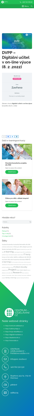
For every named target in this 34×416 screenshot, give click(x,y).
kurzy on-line (5, 257)
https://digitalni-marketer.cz (14, 335)
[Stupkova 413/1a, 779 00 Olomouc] (6, 377)
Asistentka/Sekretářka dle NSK (21, 244)
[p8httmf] (6, 384)
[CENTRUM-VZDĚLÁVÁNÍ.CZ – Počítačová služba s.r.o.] (6, 351)
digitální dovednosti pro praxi (23, 249)
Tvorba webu (8, 275)
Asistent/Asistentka (7, 244)
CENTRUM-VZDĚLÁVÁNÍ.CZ (7, 247)
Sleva (23, 272)
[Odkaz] (4, 2)
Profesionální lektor (17, 264)
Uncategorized (6, 236)
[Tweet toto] (12, 136)
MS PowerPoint (15, 259)
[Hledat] (32, 6)
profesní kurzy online (26, 264)
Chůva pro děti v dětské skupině (17, 198)
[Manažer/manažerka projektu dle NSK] (17, 145)
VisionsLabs (23, 275)
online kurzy (20, 262)
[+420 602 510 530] (6, 367)
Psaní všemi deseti (21, 270)
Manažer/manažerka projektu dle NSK (16, 164)
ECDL (24, 252)
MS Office (8, 259)
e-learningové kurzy (18, 252)
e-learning (9, 251)
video (13, 275)
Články (4, 231)
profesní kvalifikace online (7, 267)
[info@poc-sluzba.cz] (6, 359)
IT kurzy (27, 254)
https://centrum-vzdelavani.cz (14, 326)
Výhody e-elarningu (10, 277)
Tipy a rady (5, 233)
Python (28, 270)
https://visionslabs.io (11, 340)
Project (12, 269)
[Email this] (4, 136)
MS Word (22, 259)
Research (17, 272)
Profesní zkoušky (20, 267)
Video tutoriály (18, 275)
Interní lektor (20, 254)
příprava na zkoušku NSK (7, 272)
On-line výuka (15, 262)
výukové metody (20, 277)
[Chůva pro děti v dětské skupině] (17, 180)
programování (5, 270)
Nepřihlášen (17, 78)
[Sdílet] (8, 136)
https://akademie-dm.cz (12, 337)
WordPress (26, 277)
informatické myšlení (12, 254)
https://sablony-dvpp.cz (12, 329)
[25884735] (6, 392)
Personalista (10, 264)
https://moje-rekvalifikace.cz (14, 332)
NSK (27, 259)
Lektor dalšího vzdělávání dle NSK (19, 257)
